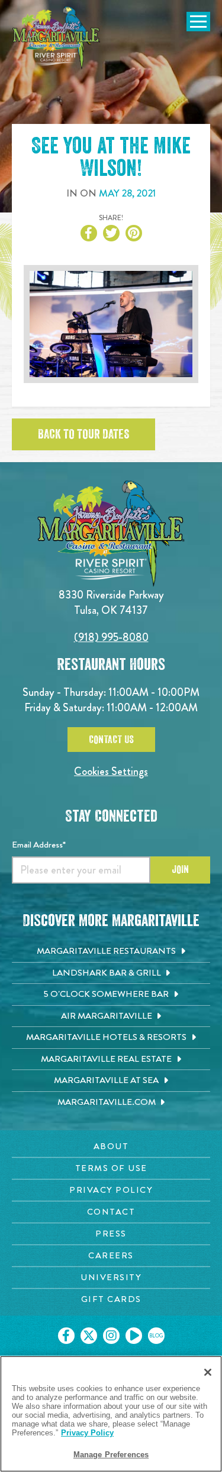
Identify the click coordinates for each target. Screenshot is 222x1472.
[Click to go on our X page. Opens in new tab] (89, 1335)
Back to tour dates (83, 434)
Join (180, 869)
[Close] (208, 1372)
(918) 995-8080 (111, 637)
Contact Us (111, 739)
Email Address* (39, 844)
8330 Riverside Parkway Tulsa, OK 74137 (111, 602)
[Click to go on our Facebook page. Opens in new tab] (66, 1335)
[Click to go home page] (56, 38)
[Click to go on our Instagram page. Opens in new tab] (111, 1335)
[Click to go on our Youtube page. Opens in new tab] (134, 1335)
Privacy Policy (87, 1432)
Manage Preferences (111, 1454)
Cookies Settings (111, 771)
